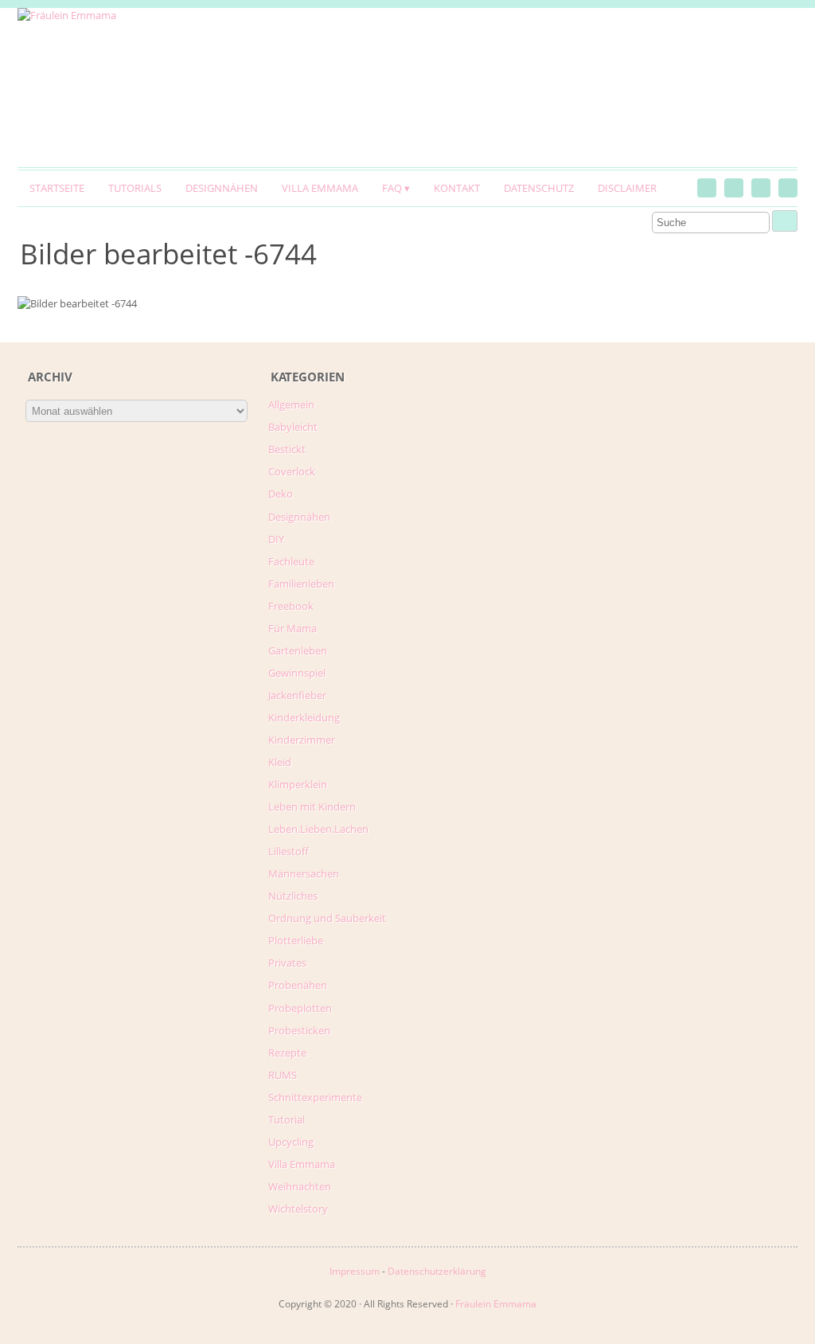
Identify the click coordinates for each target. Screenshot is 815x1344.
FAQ (392, 188)
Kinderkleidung (304, 717)
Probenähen (297, 985)
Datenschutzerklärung (437, 1271)
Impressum (355, 1271)
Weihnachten (299, 1186)
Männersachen (303, 873)
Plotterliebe (295, 940)
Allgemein (291, 404)
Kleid (279, 762)
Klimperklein (297, 784)
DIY (276, 539)
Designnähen (221, 188)
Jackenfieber (297, 695)
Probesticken (299, 1030)
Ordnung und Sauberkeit (327, 918)
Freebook (291, 606)
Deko (280, 493)
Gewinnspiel (297, 673)
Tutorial (286, 1119)
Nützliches (293, 896)
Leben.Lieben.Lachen (318, 829)
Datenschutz (539, 188)
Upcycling (291, 1142)
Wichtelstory (298, 1208)
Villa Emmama (320, 188)
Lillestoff (288, 851)
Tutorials (135, 188)
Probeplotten (300, 1008)
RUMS (282, 1075)
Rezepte (287, 1052)
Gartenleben (297, 650)
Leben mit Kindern (312, 806)
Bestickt (287, 449)
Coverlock (291, 471)
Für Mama (292, 628)
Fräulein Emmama (495, 1304)
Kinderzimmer (301, 740)
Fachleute (291, 561)
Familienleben (301, 583)
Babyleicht (293, 427)
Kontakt (457, 188)
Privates (287, 962)
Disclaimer (627, 188)
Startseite (56, 188)
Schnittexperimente (315, 1097)
